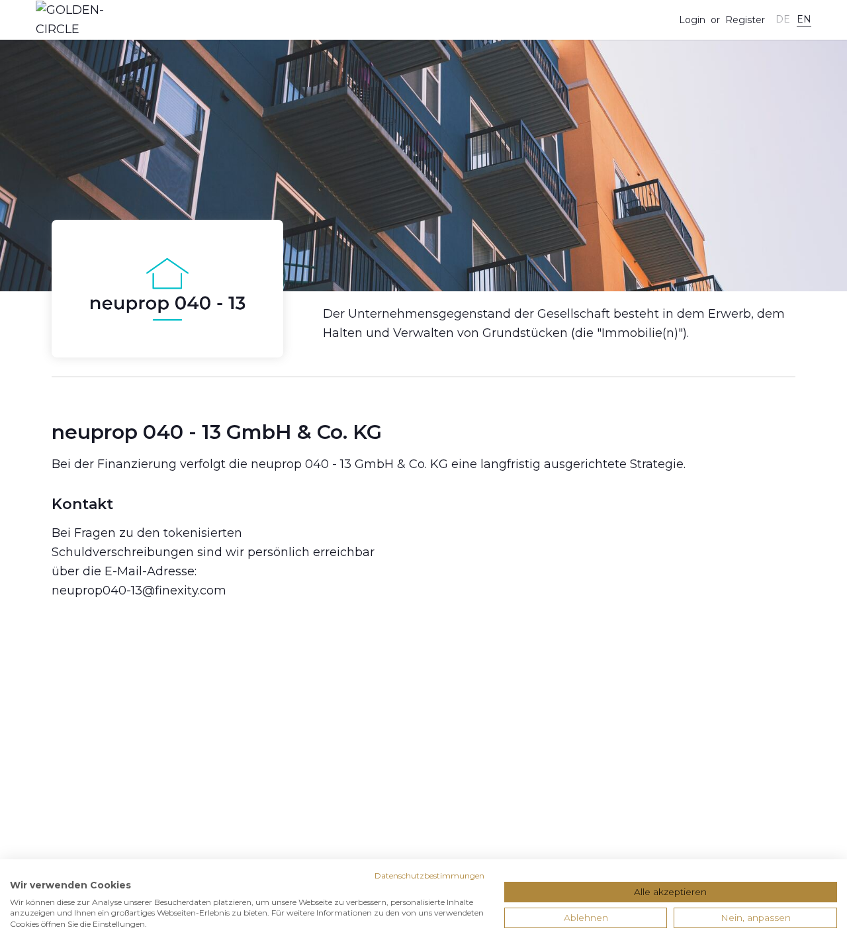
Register (745, 20)
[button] (783, 19)
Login (692, 20)
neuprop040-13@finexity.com (139, 590)
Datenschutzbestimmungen (429, 875)
